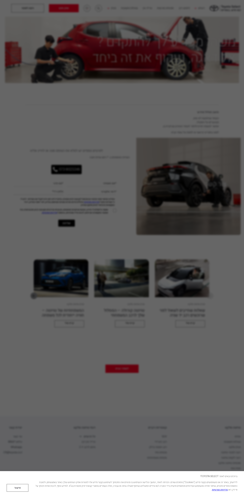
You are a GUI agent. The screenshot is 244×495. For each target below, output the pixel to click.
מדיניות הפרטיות (220, 490)
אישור (17, 488)
